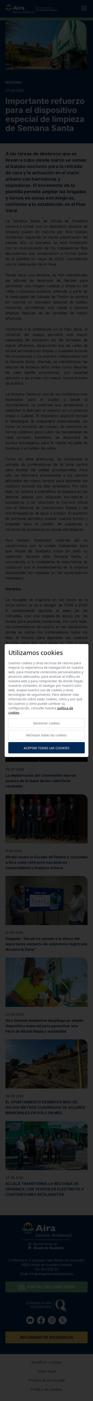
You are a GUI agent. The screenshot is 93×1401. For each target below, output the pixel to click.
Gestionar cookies (46, 723)
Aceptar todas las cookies (46, 748)
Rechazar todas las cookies (46, 735)
